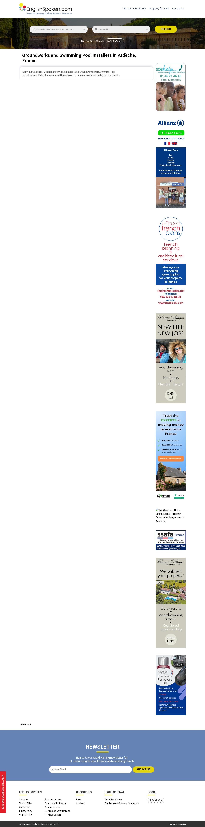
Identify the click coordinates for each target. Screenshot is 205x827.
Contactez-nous (52, 807)
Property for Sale (159, 8)
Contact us (24, 807)
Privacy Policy (25, 811)
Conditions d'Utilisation (55, 803)
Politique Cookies (53, 815)
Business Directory (134, 8)
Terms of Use (25, 803)
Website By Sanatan (178, 824)
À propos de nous (53, 799)
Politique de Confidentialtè (57, 811)
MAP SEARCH (114, 40)
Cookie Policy (25, 815)
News (78, 799)
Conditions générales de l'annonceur (122, 803)
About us (23, 799)
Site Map (80, 803)
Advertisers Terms (113, 799)
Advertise (177, 8)
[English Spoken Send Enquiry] (171, 540)
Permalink (26, 724)
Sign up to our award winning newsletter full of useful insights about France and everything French (102, 759)
